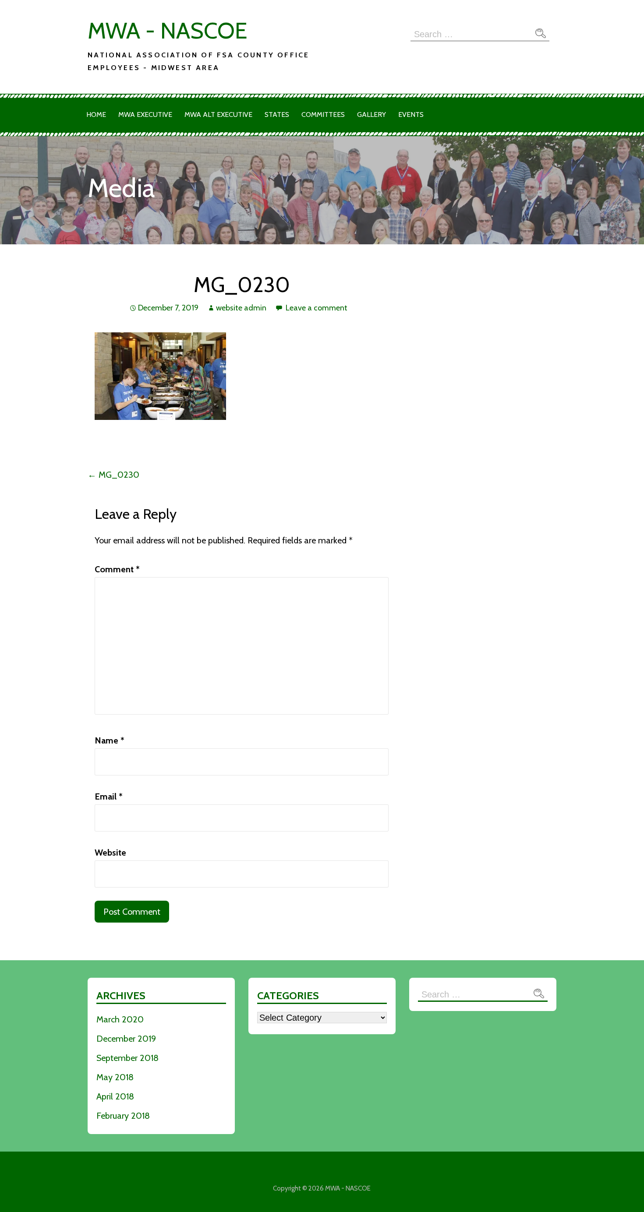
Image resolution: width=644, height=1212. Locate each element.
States (277, 114)
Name (109, 740)
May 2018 (115, 1077)
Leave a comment (316, 308)
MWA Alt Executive (218, 114)
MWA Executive (145, 114)
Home (96, 114)
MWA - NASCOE (167, 30)
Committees (323, 114)
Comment (117, 569)
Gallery (371, 114)
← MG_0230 (113, 474)
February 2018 (123, 1115)
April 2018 (115, 1096)
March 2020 (120, 1019)
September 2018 (127, 1058)
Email (109, 796)
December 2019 (126, 1038)
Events (411, 114)
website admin (241, 308)
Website (110, 852)
